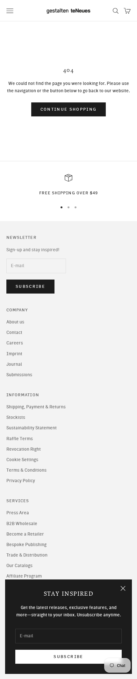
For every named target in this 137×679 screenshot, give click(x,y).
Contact (14, 332)
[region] (68, 185)
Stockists (15, 417)
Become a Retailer (25, 534)
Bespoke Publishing (26, 544)
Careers (14, 343)
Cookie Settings (22, 459)
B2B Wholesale (21, 523)
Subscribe (68, 656)
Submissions (19, 375)
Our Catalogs (19, 565)
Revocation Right (23, 449)
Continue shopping (68, 109)
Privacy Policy (20, 480)
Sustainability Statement (31, 428)
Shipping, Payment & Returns (36, 407)
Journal (14, 364)
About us (15, 322)
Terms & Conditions (26, 470)
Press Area (17, 513)
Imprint (14, 354)
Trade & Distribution (26, 555)
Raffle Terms (19, 438)
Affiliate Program (24, 576)
